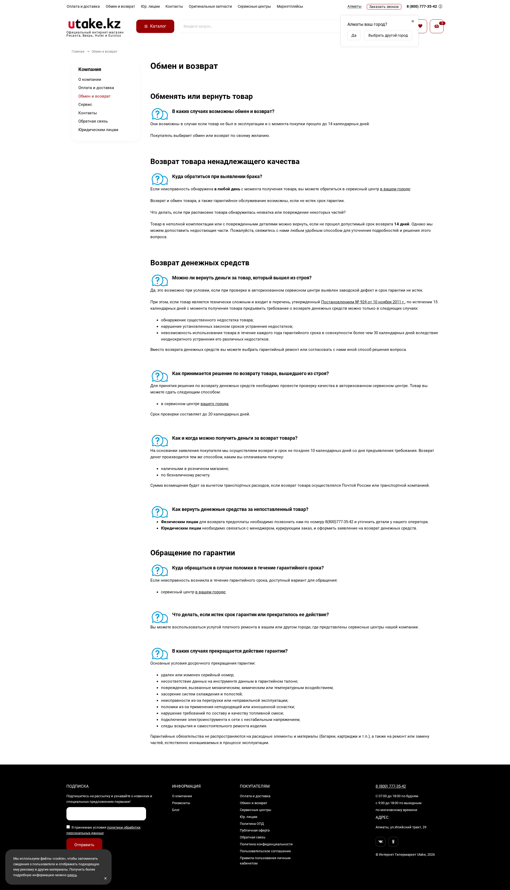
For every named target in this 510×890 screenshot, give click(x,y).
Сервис (85, 104)
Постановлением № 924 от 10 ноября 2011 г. (363, 302)
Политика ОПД (252, 824)
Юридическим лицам (98, 129)
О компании (89, 79)
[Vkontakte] (380, 842)
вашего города (214, 403)
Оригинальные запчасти (210, 6)
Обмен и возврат (120, 6)
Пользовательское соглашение (265, 851)
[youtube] (393, 842)
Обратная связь (93, 121)
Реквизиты (181, 803)
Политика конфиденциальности (266, 844)
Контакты (174, 6)
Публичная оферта (255, 830)
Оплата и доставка (83, 6)
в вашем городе (395, 189)
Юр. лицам (150, 6)
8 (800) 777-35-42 (422, 6)
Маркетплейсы (290, 6)
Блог (176, 810)
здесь (72, 875)
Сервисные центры (254, 6)
